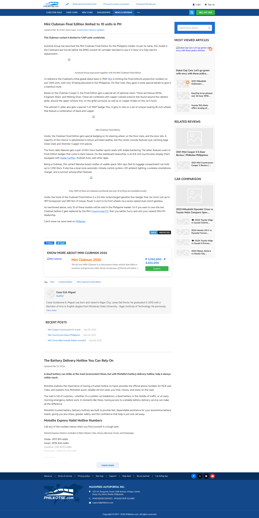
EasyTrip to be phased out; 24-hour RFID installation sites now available (201, 94)
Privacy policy (84, 476)
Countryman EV (99, 211)
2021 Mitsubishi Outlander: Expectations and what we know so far (201, 82)
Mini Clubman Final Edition (89, 282)
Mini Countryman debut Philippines (64, 335)
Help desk (126, 476)
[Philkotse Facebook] (193, 476)
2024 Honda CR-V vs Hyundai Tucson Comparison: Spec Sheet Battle (201, 231)
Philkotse (80, 221)
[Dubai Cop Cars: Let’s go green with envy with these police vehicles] (194, 56)
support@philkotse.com (102, 502)
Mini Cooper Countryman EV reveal (64, 329)
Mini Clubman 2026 (86, 260)
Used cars (71, 12)
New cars (87, 12)
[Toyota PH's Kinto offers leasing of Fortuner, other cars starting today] (183, 108)
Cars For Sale (54, 12)
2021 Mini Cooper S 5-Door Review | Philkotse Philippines (192, 153)
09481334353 (98, 498)
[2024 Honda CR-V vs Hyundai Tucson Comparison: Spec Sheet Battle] (183, 232)
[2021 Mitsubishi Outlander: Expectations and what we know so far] (183, 84)
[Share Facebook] (49, 242)
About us (48, 476)
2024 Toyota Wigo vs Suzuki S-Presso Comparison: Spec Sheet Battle (202, 242)
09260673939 (120, 498)
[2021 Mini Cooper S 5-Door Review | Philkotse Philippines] (194, 138)
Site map (99, 476)
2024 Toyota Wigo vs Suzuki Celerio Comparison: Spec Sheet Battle (202, 221)
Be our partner (143, 476)
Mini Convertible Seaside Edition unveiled (67, 340)
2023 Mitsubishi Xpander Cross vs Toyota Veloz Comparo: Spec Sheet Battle (194, 211)
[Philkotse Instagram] (206, 476)
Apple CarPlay (67, 157)
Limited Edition (65, 282)
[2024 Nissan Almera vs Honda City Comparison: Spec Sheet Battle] (183, 253)
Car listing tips (161, 476)
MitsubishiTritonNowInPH (85, 4)
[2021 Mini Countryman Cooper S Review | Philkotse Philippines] (183, 165)
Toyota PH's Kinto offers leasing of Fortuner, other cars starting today (201, 106)
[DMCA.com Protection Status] (160, 232)
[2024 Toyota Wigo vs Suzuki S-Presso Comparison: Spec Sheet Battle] (183, 242)
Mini (110, 78)
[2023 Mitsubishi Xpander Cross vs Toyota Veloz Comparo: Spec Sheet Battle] (194, 195)
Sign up (211, 4)
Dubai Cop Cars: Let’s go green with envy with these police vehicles (193, 72)
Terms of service (65, 476)
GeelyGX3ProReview (147, 4)
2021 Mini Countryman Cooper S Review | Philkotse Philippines (202, 164)
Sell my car (205, 12)
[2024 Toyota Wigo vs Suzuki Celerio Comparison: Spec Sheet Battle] (183, 222)
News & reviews (123, 12)
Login (198, 4)
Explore (157, 268)
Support (112, 476)
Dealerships (103, 12)
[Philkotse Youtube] (212, 476)
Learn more (108, 465)
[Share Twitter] (61, 242)
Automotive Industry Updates (90, 30)
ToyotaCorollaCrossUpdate (117, 4)
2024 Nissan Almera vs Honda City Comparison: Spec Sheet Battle (201, 252)
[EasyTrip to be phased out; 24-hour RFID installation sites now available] (183, 96)
